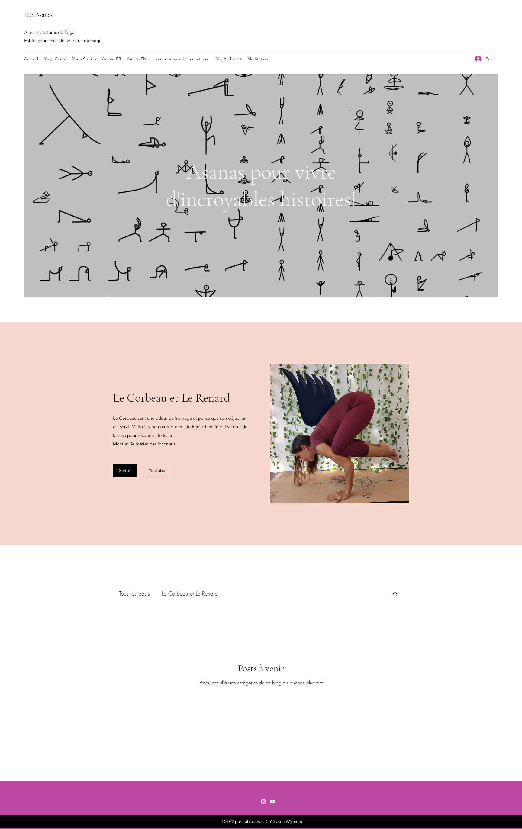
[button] (157, 470)
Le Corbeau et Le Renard (190, 593)
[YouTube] (272, 801)
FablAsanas (38, 15)
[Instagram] (263, 801)
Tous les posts (134, 593)
